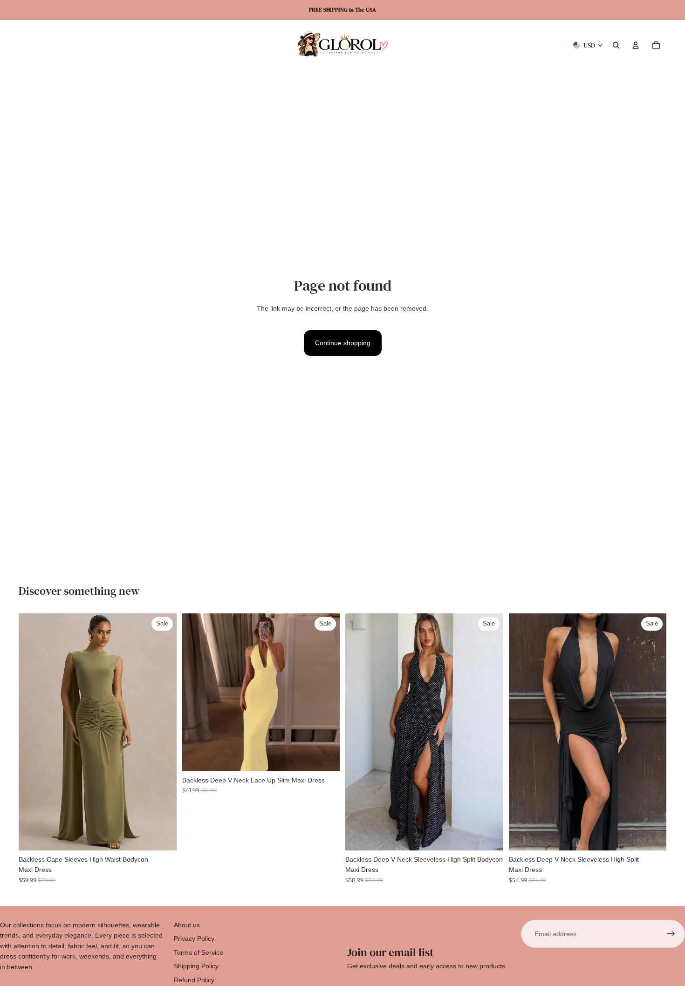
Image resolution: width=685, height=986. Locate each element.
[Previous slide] (33, 731)
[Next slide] (163, 731)
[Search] (616, 45)
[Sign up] (671, 934)
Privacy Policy (194, 938)
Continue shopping (342, 343)
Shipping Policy (196, 966)
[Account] (635, 45)
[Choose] (162, 836)
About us (187, 925)
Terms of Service (198, 952)
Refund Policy (194, 980)
